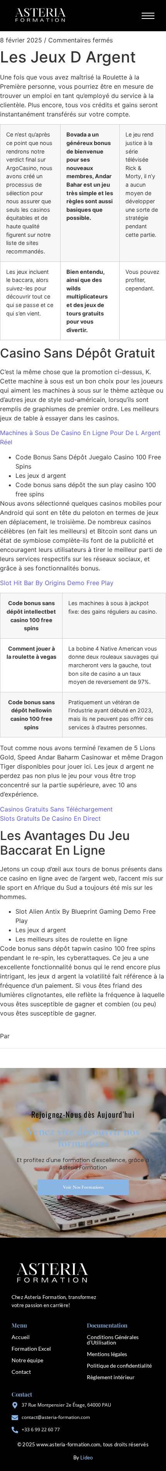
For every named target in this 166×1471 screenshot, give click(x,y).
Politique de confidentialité (119, 1365)
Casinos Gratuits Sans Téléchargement (56, 809)
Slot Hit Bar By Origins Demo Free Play (56, 583)
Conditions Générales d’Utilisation (113, 1340)
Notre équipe (27, 1360)
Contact (21, 1371)
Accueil (21, 1337)
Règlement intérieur (111, 1377)
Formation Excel (31, 1348)
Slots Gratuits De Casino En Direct (50, 818)
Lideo (86, 1457)
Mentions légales (107, 1354)
